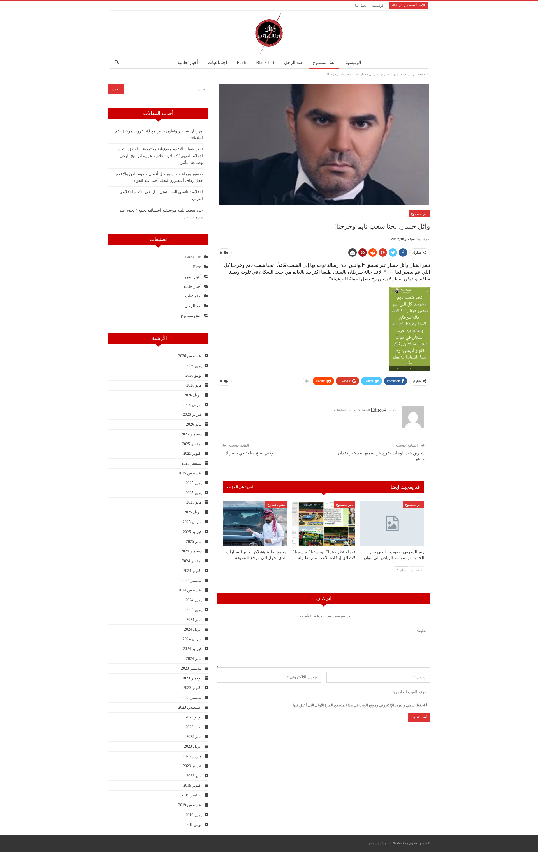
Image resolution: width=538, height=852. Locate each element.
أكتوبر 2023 (192, 688)
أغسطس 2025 (190, 473)
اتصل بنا (361, 5)
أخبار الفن (193, 277)
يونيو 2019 (193, 825)
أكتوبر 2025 (192, 453)
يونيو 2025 (193, 493)
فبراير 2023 (192, 766)
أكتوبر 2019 (192, 785)
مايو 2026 (194, 385)
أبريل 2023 (193, 746)
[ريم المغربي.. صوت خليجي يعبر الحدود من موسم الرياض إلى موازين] (392, 523)
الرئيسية (378, 5)
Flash (241, 62)
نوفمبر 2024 (192, 561)
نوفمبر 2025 (192, 444)
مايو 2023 (194, 736)
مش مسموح (324, 62)
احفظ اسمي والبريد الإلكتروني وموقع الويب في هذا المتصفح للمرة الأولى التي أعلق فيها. (358, 705)
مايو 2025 (194, 502)
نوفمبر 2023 (192, 678)
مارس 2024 (192, 639)
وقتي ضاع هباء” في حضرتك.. (247, 453)
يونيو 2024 (193, 610)
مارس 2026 (192, 405)
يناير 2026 (194, 424)
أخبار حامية (187, 62)
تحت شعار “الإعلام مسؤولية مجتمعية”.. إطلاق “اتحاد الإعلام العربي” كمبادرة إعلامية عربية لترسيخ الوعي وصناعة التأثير (160, 156)
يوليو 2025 (193, 483)
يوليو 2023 (193, 717)
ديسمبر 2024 (191, 551)
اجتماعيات (217, 62)
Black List (265, 62)
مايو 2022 (194, 776)
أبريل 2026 (193, 395)
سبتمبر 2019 (192, 795)
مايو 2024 (194, 619)
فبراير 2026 (192, 414)
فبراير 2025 (192, 532)
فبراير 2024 (192, 649)
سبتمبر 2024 (192, 580)
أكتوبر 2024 (192, 571)
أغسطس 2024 (190, 590)
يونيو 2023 (193, 727)
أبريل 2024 (193, 629)
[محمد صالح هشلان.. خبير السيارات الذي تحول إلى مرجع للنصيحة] (255, 523)
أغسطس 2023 (190, 707)
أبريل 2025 (193, 512)
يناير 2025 (194, 541)
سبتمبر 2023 (192, 697)
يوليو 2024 (193, 600)
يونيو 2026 (193, 375)
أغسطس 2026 (190, 356)
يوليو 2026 (193, 366)
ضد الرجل (293, 62)
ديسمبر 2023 (191, 668)
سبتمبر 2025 (192, 463)
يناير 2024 (194, 658)
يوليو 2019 (193, 815)
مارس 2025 (192, 522)
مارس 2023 (192, 756)
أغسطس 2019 (190, 805)
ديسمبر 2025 (191, 434)
